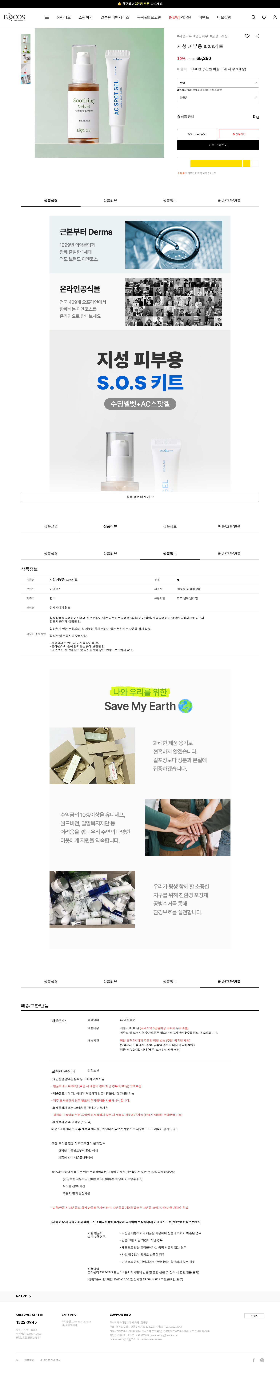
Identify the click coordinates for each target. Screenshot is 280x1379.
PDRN (180, 17)
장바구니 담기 (197, 134)
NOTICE (21, 1296)
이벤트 (203, 17)
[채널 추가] (246, 163)
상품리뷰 (110, 201)
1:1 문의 (254, 1315)
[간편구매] (216, 163)
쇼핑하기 (85, 17)
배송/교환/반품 (229, 201)
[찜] (254, 163)
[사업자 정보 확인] (152, 1331)
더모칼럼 (224, 17)
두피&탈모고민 (149, 17)
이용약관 (29, 1360)
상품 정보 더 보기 (138, 496)
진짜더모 (63, 17)
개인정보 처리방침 (50, 1360)
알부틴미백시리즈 (115, 17)
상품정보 (170, 201)
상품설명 (51, 201)
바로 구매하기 (218, 145)
